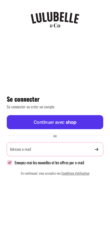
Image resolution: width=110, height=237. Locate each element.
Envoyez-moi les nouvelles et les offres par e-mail (49, 162)
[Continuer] (96, 149)
